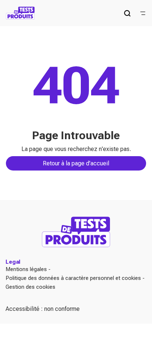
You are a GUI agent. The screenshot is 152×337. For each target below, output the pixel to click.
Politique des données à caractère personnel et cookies (73, 278)
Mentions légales (26, 269)
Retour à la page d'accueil (76, 163)
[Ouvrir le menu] (142, 13)
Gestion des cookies (30, 287)
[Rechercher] (127, 13)
